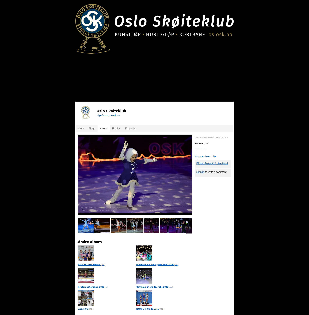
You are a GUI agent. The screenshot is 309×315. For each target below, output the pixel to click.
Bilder (104, 128)
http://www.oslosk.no (108, 115)
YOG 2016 (85, 309)
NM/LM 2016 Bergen (150, 309)
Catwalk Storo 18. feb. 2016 (154, 287)
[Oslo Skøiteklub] (154, 27)
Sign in (200, 172)
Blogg (92, 128)
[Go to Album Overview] (86, 253)
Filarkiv (116, 128)
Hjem (81, 128)
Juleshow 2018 (222, 137)
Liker (214, 156)
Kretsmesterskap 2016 (93, 287)
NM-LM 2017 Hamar (91, 264)
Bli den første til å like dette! (212, 163)
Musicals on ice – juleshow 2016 (157, 264)
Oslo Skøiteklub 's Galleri (204, 137)
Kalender (130, 128)
